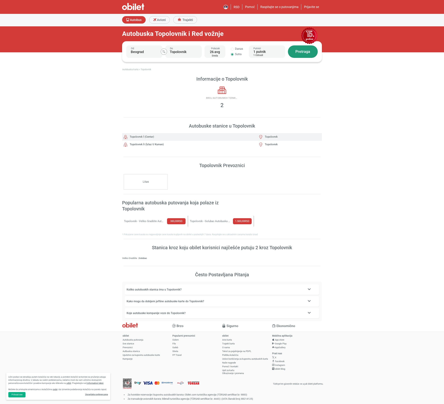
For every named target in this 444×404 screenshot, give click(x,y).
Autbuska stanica (131, 351)
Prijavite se (311, 7)
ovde (55, 389)
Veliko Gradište (130, 258)
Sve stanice (128, 343)
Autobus (135, 20)
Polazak (215, 48)
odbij (68, 383)
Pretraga (302, 51)
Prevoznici (128, 347)
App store (279, 339)
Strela (175, 351)
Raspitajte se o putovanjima (279, 7)
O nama (226, 347)
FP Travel (177, 355)
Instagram (279, 365)
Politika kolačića (230, 355)
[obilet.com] (141, 9)
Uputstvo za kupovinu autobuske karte (141, 355)
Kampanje (128, 359)
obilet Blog (279, 369)
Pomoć (250, 7)
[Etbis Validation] (127, 384)
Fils (174, 343)
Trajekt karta (228, 343)
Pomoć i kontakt (230, 366)
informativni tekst (95, 383)
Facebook (279, 361)
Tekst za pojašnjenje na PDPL (236, 351)
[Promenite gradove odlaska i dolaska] (164, 52)
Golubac (143, 258)
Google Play (280, 343)
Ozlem (175, 339)
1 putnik (259, 52)
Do (171, 48)
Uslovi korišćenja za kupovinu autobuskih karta (245, 359)
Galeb (175, 347)
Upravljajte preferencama (96, 394)
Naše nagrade (229, 362)
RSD (237, 7)
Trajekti (187, 20)
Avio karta (227, 339)
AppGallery (279, 347)
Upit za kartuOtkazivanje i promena (233, 372)
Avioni (161, 20)
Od (132, 48)
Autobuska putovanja (133, 339)
